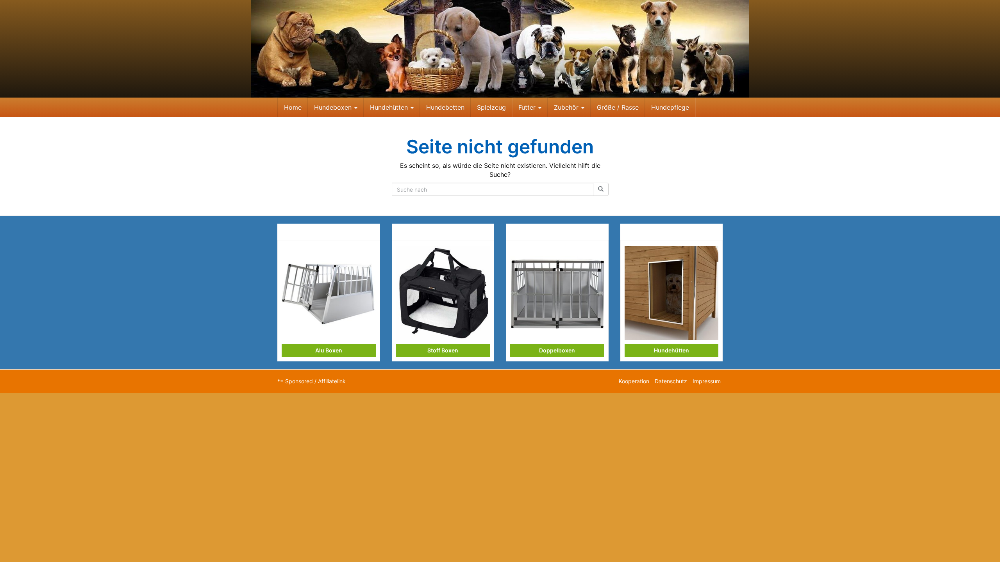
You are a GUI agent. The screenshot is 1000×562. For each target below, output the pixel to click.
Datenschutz (671, 381)
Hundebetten (445, 107)
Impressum (707, 381)
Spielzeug (491, 107)
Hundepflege (670, 107)
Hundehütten (390, 107)
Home (293, 107)
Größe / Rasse (618, 107)
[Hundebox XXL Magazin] (500, 49)
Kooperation (634, 381)
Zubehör (567, 107)
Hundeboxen (334, 107)
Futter (528, 107)
